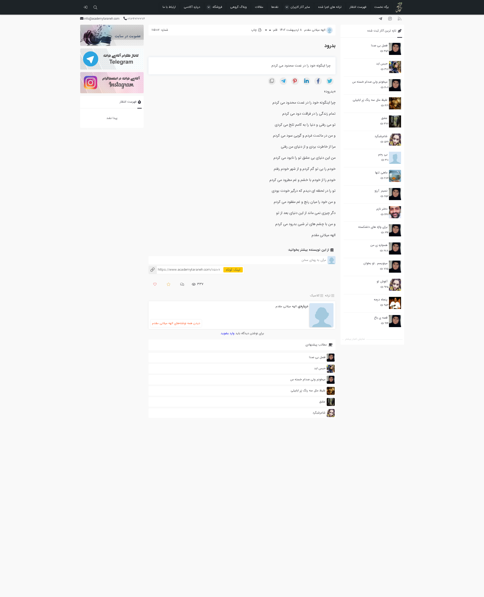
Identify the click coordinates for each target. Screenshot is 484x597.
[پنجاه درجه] (395, 303)
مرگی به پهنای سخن (313, 260)
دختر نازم (381, 208)
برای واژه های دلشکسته (372, 227)
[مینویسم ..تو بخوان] (395, 267)
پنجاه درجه (380, 299)
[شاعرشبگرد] (395, 140)
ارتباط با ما (169, 7)
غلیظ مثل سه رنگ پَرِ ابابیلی (370, 100)
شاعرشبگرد (381, 136)
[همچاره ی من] (395, 248)
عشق (384, 118)
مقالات (259, 7)
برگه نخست (381, 7)
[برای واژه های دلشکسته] (395, 230)
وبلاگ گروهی (238, 7)
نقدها (274, 7)
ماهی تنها (381, 172)
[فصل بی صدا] (395, 49)
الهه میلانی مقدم (286, 306)
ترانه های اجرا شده (330, 7)
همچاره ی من (379, 245)
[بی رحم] (395, 158)
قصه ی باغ (380, 317)
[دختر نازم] (395, 212)
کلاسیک (314, 295)
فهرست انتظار (358, 7)
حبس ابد (381, 63)
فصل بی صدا (379, 45)
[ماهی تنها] (395, 176)
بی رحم (382, 154)
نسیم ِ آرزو (381, 190)
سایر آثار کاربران (300, 7)
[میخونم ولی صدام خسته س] (395, 85)
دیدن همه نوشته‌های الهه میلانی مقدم (176, 323)
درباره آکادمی (192, 7)
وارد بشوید (227, 333)
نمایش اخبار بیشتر (355, 339)
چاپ (254, 29)
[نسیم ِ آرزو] (395, 194)
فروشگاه (217, 7)
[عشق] (395, 121)
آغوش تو (382, 281)
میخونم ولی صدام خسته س (369, 81)
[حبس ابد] (395, 67)
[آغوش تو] (395, 285)
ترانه (327, 295)
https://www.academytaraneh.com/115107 (184, 269)
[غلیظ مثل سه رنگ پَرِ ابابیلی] (395, 103)
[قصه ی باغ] (395, 321)
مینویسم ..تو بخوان (375, 263)
